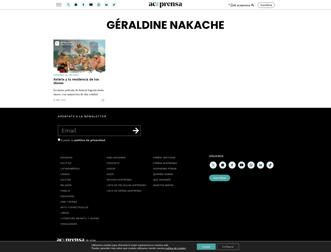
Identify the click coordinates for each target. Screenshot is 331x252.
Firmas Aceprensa (165, 163)
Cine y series (68, 201)
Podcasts (113, 163)
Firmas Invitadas (164, 157)
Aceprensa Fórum (164, 168)
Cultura (65, 179)
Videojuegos (68, 223)
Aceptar (206, 246)
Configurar (228, 246)
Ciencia (65, 174)
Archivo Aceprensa (119, 179)
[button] (252, 5)
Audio (110, 174)
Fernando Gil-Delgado (66, 75)
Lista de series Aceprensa (124, 190)
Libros (64, 212)
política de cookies (176, 248)
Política (65, 163)
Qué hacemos (162, 179)
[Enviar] (135, 130)
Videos (111, 168)
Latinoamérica (70, 168)
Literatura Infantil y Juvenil (80, 218)
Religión (66, 185)
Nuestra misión (163, 185)
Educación (67, 196)
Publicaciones (116, 157)
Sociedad (66, 157)
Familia (65, 190)
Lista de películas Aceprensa (126, 185)
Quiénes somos (163, 174)
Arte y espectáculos (74, 207)
